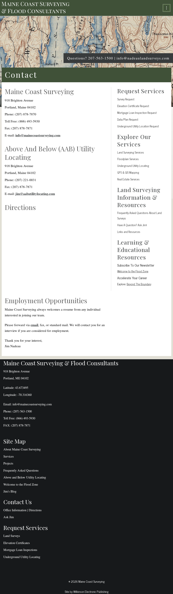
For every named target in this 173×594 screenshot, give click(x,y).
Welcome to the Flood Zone (132, 271)
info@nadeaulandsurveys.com (143, 58)
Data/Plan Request (127, 119)
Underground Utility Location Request (138, 126)
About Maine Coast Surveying (22, 449)
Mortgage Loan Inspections (20, 550)
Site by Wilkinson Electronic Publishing (86, 591)
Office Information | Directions (22, 510)
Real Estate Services (128, 179)
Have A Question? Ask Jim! (132, 225)
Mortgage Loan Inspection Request (137, 112)
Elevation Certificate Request (133, 106)
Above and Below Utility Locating (24, 477)
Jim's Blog (9, 491)
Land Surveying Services (130, 152)
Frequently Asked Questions (21, 470)
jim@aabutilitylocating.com (35, 193)
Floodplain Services (128, 159)
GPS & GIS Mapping (128, 172)
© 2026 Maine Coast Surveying (87, 581)
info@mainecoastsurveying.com (37, 135)
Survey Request (125, 99)
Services (8, 456)
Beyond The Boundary (139, 284)
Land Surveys (11, 536)
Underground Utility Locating (133, 165)
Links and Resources (128, 231)
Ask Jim (8, 517)
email (34, 324)
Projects (8, 463)
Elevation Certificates (16, 543)
